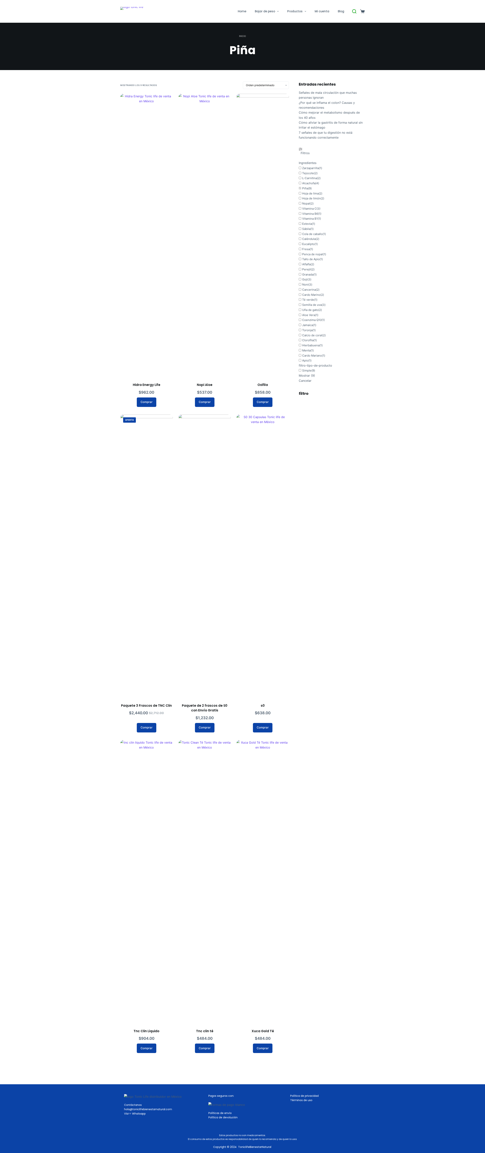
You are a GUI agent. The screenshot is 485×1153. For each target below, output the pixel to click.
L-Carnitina (309, 178)
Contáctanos (133, 1105)
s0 (263, 705)
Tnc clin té (204, 1031)
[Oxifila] (262, 236)
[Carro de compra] (362, 11)
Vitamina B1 (310, 219)
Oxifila (262, 385)
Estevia (307, 224)
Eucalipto (308, 244)
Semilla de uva (312, 305)
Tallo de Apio (311, 259)
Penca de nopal (312, 254)
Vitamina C (309, 208)
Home (242, 11)
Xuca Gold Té (263, 1031)
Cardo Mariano (312, 355)
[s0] (262, 557)
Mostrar (307, 375)
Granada (307, 274)
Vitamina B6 (310, 213)
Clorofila (308, 340)
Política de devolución (223, 1117)
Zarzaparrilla (310, 168)
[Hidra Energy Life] (146, 236)
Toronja (307, 330)
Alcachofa (308, 183)
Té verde (308, 300)
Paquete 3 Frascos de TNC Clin (146, 705)
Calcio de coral (312, 335)
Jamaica (307, 325)
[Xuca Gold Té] (262, 882)
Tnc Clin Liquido (146, 1031)
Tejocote (308, 173)
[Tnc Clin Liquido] (146, 882)
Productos (295, 11)
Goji (304, 279)
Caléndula (309, 239)
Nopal (306, 203)
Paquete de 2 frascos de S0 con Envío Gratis (204, 708)
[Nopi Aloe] (204, 236)
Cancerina (309, 289)
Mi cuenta (322, 11)
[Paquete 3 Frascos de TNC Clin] (146, 557)
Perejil (306, 269)
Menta (306, 350)
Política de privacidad (304, 1096)
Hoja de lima (310, 193)
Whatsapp (139, 1114)
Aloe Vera (308, 315)
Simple (306, 370)
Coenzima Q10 (312, 320)
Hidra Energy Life (146, 385)
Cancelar (305, 381)
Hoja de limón (311, 198)
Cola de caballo (312, 234)
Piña (305, 188)
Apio (305, 360)
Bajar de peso (265, 11)
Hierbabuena (310, 345)
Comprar (147, 402)
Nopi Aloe (204, 385)
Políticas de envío (220, 1113)
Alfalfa (306, 264)
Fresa (306, 249)
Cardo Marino (311, 295)
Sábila (306, 229)
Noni (305, 284)
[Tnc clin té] (204, 882)
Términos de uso (301, 1100)
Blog (341, 11)
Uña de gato (310, 310)
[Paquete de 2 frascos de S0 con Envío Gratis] (204, 557)
